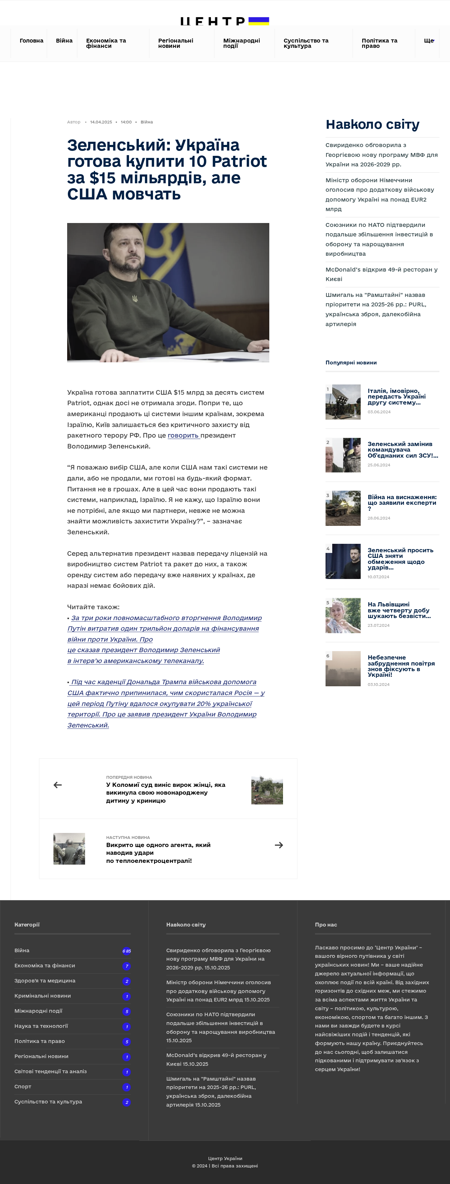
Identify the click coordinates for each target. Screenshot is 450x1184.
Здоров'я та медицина (45, 981)
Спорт (22, 1086)
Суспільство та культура (306, 43)
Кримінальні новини (42, 996)
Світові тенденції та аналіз (50, 1071)
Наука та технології (41, 1026)
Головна (31, 40)
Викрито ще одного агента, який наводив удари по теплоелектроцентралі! (158, 849)
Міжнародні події (241, 43)
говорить (184, 435)
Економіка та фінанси (106, 43)
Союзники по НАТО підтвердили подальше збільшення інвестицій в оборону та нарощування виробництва (220, 1023)
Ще (429, 40)
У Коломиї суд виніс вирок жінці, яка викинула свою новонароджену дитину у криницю (165, 789)
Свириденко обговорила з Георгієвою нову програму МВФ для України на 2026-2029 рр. (382, 154)
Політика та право (380, 43)
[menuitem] (427, 43)
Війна (64, 40)
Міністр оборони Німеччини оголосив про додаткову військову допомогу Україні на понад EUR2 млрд (218, 991)
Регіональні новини (175, 43)
